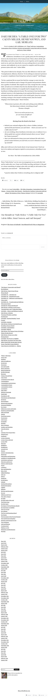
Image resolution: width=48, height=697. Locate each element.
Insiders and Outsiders (7, 427)
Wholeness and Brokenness (8, 529)
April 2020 (3, 557)
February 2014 (4, 658)
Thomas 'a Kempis (25, 193)
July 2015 (3, 627)
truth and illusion (5, 524)
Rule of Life (4, 471)
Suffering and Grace (6, 494)
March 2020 (4, 559)
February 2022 (4, 546)
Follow (4, 275)
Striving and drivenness (7, 491)
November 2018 (5, 563)
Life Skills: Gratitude (6, 322)
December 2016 (5, 596)
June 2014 (3, 651)
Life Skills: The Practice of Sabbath (9, 338)
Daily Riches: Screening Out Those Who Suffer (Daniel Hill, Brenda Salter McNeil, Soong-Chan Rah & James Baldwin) (11, 342)
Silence (3, 476)
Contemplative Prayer (6, 48)
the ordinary (4, 511)
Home (21, 1)
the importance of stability (7, 507)
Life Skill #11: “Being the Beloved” (9, 305)
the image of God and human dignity (10, 505)
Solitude (29, 50)
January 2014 (4, 660)
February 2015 (4, 636)
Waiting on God (5, 527)
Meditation (4, 445)
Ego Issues (3, 407)
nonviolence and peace (7, 460)
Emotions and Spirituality (24, 48)
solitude (7, 193)
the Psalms (4, 515)
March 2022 (4, 545)
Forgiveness (4, 418)
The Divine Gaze (5, 502)
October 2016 (4, 599)
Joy (2, 430)
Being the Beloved (5, 370)
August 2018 (4, 568)
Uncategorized (4, 526)
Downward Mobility (6, 405)
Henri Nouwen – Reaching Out (22, 191)
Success (3, 493)
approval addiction (6, 361)
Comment (43, 246)
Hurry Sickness (5, 425)
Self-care (3, 474)
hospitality (4, 421)
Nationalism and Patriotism (8, 456)
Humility (3, 423)
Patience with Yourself (6, 463)
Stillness (3, 489)
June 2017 (3, 585)
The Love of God (5, 509)
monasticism (4, 449)
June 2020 (3, 554)
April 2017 (3, 589)
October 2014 (4, 643)
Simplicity (3, 478)
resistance (3, 467)
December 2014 (5, 640)
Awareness (4, 365)
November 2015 (5, 620)
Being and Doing (5, 368)
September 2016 (5, 601)
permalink (40, 193)
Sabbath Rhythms (5, 473)
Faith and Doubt (5, 412)
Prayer (24, 50)
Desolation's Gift (5, 396)
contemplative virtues (6, 387)
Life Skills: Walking (6, 329)
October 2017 (4, 579)
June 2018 (3, 572)
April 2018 (3, 576)
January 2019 (4, 561)
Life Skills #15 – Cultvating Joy (8, 294)
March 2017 (4, 590)
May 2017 (3, 587)
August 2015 (4, 625)
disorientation (4, 401)
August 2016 (4, 603)
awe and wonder (5, 366)
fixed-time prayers (5, 416)
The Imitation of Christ (15, 193)
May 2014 (3, 653)
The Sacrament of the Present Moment (10, 516)
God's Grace (4, 419)
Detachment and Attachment (8, 397)
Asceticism (4, 363)
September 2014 (5, 645)
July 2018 (3, 570)
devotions (14, 48)
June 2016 (3, 607)
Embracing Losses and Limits (8, 408)
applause (3, 359)
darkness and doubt (6, 392)
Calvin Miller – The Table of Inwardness (22, 189)
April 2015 (3, 632)
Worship (3, 531)
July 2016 (3, 605)
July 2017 (3, 583)
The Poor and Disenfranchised (9, 513)
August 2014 (4, 647)
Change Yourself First (6, 375)
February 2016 (4, 614)
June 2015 (3, 629)
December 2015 (4, 618)
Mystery (3, 451)
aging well (3, 357)
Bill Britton (21, 46)
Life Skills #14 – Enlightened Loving (10, 296)
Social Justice (4, 480)
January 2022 (4, 548)
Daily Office (4, 390)
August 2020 (4, 550)
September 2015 (5, 623)
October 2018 (4, 565)
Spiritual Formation (6, 485)
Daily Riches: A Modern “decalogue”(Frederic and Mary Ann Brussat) (9, 314)
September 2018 (5, 567)
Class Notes (4, 377)
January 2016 (4, 616)
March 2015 (4, 634)
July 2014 (3, 649)
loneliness (32, 191)
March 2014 (4, 656)
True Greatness (5, 522)
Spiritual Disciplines (6, 484)
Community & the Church (7, 379)
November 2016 (5, 598)
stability (3, 487)
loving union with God (41, 191)
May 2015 (3, 631)
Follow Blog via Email (12, 260)
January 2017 (4, 594)
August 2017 (4, 581)
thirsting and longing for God (8, 520)
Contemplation (40, 46)
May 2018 (3, 574)
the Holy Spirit (4, 504)
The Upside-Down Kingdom (8, 518)
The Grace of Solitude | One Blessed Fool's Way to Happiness (25, 224)
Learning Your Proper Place (8, 432)
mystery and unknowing (7, 452)
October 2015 (4, 621)
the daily (3, 498)
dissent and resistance (6, 403)
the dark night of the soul (7, 500)
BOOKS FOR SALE (5, 372)
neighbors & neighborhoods (8, 458)
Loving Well (4, 441)
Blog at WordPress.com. (24, 690)
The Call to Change (6, 496)
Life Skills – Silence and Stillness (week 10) (12, 311)
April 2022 (3, 543)
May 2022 (3, 541)
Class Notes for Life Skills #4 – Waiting (11, 346)
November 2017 (5, 578)
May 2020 (3, 556)
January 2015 (4, 638)
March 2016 (4, 612)
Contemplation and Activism (8, 383)
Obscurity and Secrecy (6, 462)
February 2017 (4, 592)
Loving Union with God (36, 48)
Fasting (3, 414)
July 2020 (3, 552)
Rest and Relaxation (6, 469)
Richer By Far (24, 21)
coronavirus (4, 388)
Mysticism (3, 454)
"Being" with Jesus (31, 46)
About (27, 1)
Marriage (3, 443)
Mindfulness (4, 447)
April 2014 (3, 654)
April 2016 (3, 611)
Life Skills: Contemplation (7, 327)
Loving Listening (5, 438)
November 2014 (5, 642)
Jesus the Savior (5, 429)
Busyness (3, 374)
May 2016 (3, 609)
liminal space (4, 434)
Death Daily (4, 394)
